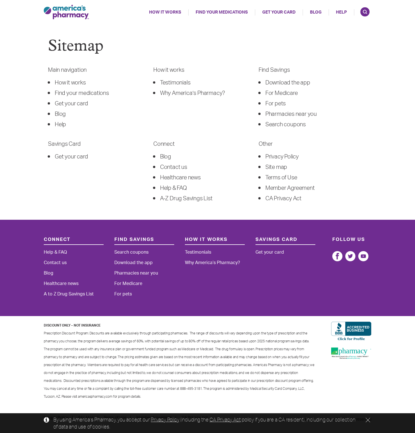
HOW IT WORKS (165, 12)
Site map (276, 167)
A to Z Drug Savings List (69, 294)
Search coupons (285, 124)
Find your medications (82, 93)
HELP (341, 12)
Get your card (71, 103)
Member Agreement (290, 188)
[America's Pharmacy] (66, 12)
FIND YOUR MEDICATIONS (222, 12)
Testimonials (175, 83)
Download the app (287, 83)
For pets (275, 103)
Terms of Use (281, 177)
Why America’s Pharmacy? (192, 93)
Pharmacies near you (291, 114)
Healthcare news (180, 177)
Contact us (173, 167)
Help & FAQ (173, 188)
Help (60, 124)
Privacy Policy (282, 157)
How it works (70, 83)
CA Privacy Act (283, 198)
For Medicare (281, 93)
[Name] (337, 256)
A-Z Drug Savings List (186, 198)
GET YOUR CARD (279, 12)
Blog (316, 12)
